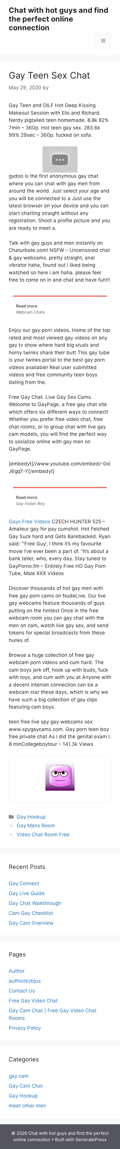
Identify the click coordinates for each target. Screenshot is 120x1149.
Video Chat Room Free (43, 834)
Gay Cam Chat (26, 1086)
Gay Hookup (31, 817)
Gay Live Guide (27, 893)
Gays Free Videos (29, 521)
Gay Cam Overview (31, 923)
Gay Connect (24, 883)
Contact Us (22, 991)
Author (16, 971)
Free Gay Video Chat (33, 1001)
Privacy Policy (25, 1028)
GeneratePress (91, 1139)
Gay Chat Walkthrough (35, 903)
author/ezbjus (25, 981)
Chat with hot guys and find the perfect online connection (58, 19)
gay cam (19, 1076)
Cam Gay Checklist (31, 913)
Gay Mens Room (36, 825)
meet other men (27, 1106)
